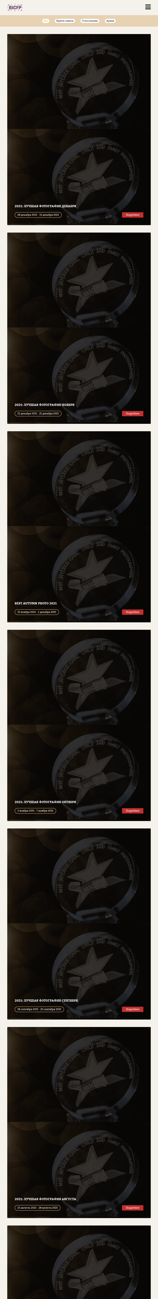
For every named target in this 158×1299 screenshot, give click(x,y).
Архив (110, 20)
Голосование (90, 20)
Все (46, 20)
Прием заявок (65, 20)
